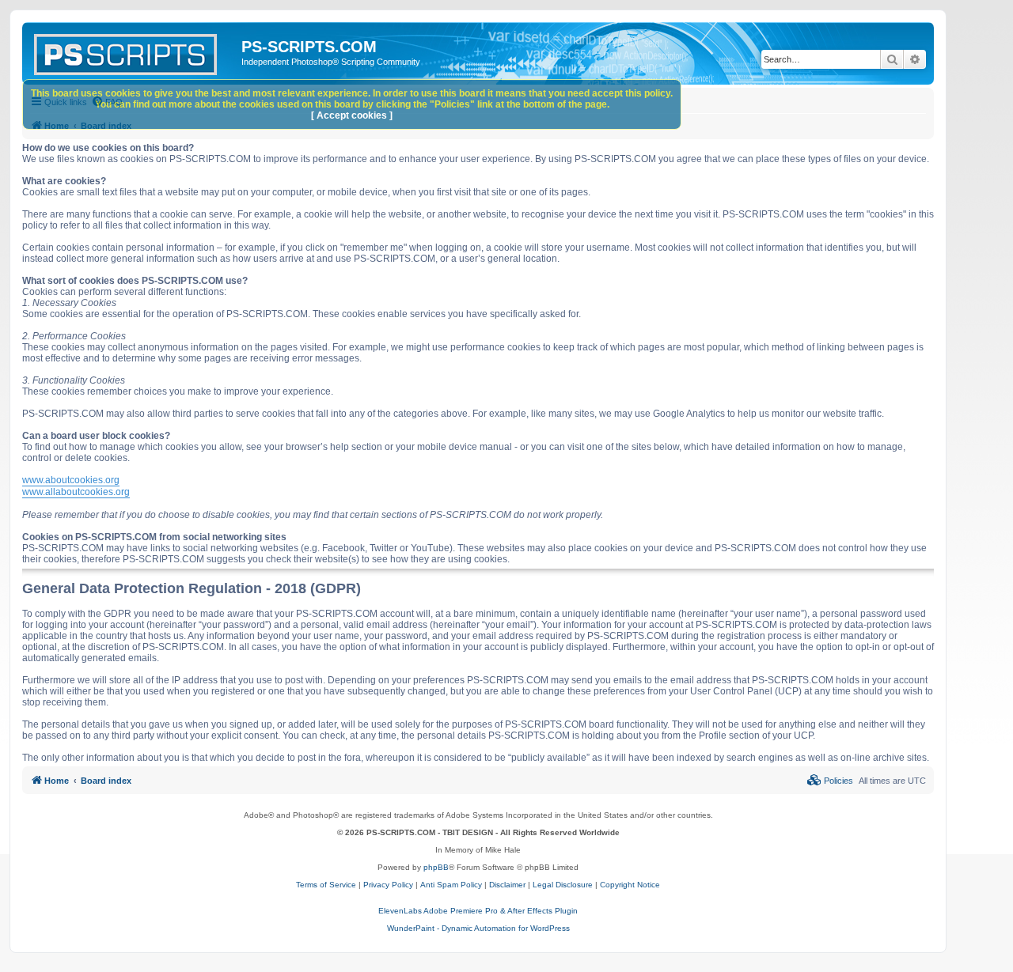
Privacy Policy (388, 884)
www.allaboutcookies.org (76, 491)
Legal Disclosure (563, 884)
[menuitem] (830, 780)
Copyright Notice (630, 884)
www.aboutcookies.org (71, 480)
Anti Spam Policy (451, 884)
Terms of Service (326, 884)
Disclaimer (507, 884)
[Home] (133, 51)
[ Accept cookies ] (352, 115)
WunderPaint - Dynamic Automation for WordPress (478, 928)
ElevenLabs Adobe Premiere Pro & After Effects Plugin (478, 910)
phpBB (436, 867)
